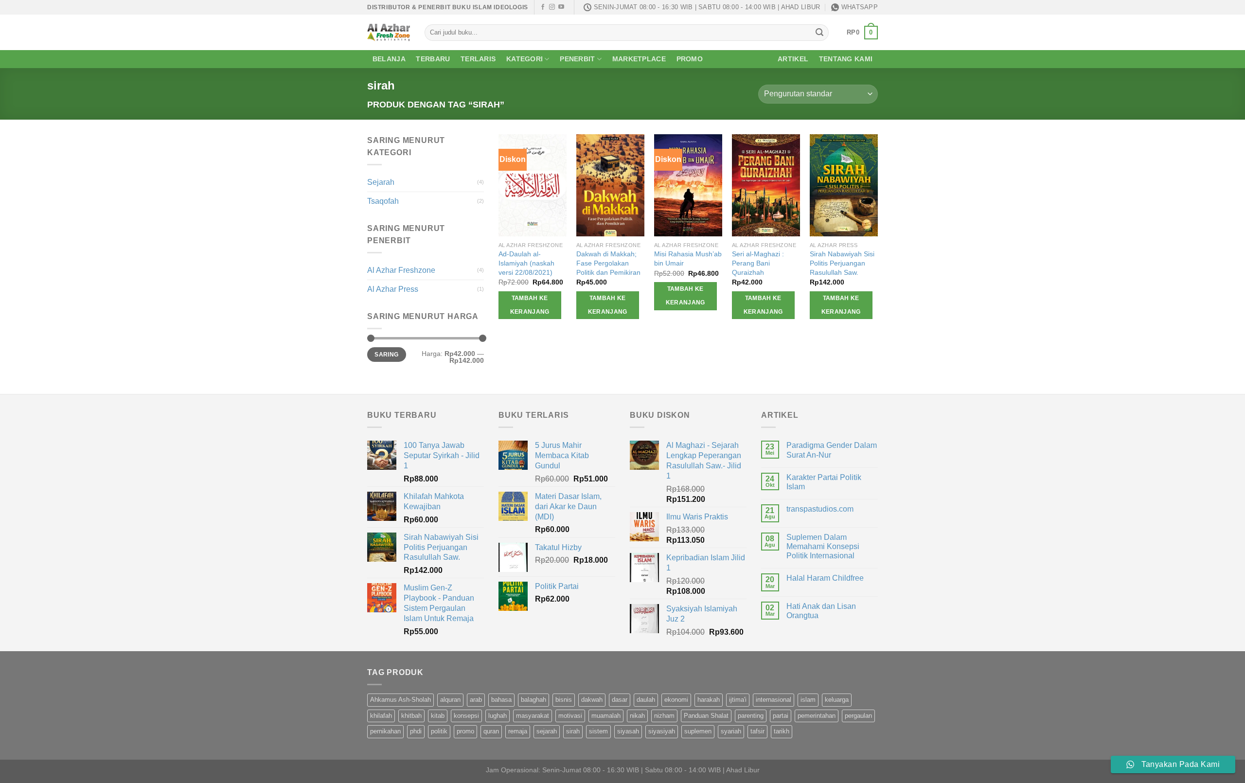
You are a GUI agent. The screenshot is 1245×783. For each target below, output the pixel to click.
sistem (598, 731)
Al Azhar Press (392, 289)
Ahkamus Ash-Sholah (400, 699)
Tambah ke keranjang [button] (530, 305)
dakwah (592, 699)
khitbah (411, 715)
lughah (497, 715)
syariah (731, 731)
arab (476, 699)
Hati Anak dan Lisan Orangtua (821, 611)
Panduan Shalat (706, 715)
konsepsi (466, 715)
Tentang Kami (845, 59)
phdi (416, 731)
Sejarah (380, 182)
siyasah (628, 731)
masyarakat (532, 715)
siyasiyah (661, 731)
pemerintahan (817, 715)
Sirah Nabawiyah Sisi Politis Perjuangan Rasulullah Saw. (842, 263)
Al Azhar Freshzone (401, 270)
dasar (619, 699)
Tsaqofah (383, 201)
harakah (708, 699)
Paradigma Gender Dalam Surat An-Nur (831, 450)
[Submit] (819, 32)
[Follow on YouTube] (561, 7)
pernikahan (385, 731)
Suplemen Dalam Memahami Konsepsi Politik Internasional (822, 546)
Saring (386, 354)
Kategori (524, 59)
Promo (689, 59)
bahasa (501, 699)
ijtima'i (738, 699)
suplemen (697, 731)
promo (465, 731)
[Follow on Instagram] (552, 7)
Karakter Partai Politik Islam (823, 482)
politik (439, 731)
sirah (573, 731)
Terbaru (433, 59)
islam (808, 699)
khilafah (381, 715)
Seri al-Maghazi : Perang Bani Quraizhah (758, 263)
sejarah (546, 731)
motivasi (570, 715)
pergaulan (858, 715)
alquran (450, 699)
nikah (637, 715)
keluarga (837, 699)
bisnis (563, 699)
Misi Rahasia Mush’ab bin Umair (688, 258)
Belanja (389, 59)
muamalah (606, 715)
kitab (438, 715)
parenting (751, 715)
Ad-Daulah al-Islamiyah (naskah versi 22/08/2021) (526, 263)
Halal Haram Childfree (825, 578)
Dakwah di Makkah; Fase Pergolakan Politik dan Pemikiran (608, 263)
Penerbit (577, 59)
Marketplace (639, 59)
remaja (517, 731)
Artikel (793, 59)
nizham (664, 715)
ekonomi (676, 699)
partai (780, 715)
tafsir (757, 731)
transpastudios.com (820, 509)
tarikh (781, 731)
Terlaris (478, 59)
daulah (646, 699)
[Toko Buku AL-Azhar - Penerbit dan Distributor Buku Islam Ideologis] (388, 32)
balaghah (533, 699)
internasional (773, 699)
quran (491, 731)
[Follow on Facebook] (543, 7)
